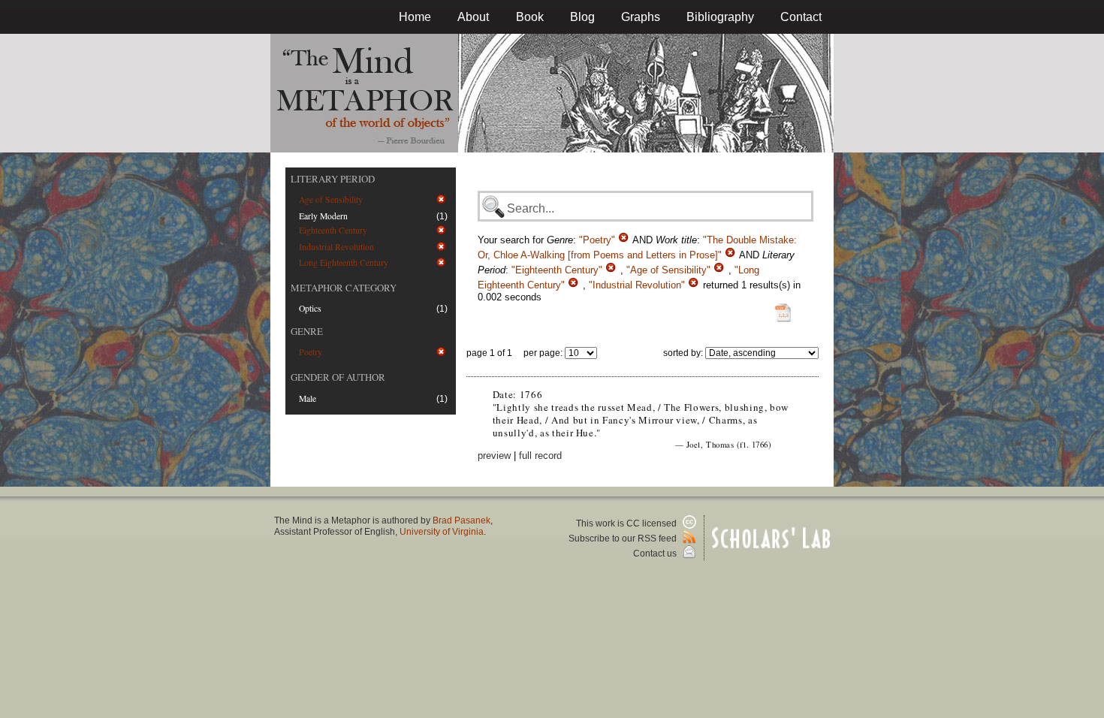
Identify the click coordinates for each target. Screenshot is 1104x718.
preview (494, 455)
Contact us (656, 553)
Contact (801, 17)
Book (530, 17)
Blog (582, 17)
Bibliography (720, 17)
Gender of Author (338, 377)
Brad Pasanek (461, 520)
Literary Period (333, 179)
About (473, 17)
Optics (310, 308)
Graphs (640, 17)
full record (540, 455)
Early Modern (323, 216)
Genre (307, 331)
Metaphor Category (344, 287)
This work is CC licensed (627, 523)
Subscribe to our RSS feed (624, 538)
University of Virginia (442, 531)
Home (415, 17)
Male (307, 398)
